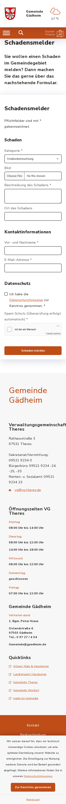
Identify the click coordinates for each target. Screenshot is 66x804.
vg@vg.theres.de (28, 490)
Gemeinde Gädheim (34, 13)
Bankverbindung (33, 735)
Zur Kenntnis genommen (33, 787)
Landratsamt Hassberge (30, 674)
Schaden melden (33, 351)
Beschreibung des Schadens (27, 185)
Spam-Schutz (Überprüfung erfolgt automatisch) (32, 316)
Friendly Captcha (53, 333)
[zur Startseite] (10, 14)
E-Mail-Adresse (18, 260)
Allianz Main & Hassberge (31, 666)
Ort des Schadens (18, 208)
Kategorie (13, 150)
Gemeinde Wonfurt (26, 690)
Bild (7, 168)
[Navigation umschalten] (6, 33)
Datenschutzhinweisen (38, 776)
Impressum (33, 799)
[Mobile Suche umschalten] (21, 33)
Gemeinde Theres (25, 682)
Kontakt (33, 725)
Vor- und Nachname (21, 242)
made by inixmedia (25, 698)
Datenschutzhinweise (26, 300)
